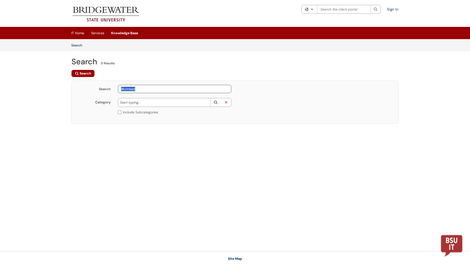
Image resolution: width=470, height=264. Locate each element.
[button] (215, 102)
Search (78, 45)
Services (97, 33)
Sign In (393, 9)
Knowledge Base (124, 33)
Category (103, 102)
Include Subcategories (140, 112)
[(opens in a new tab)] (106, 14)
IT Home (77, 33)
